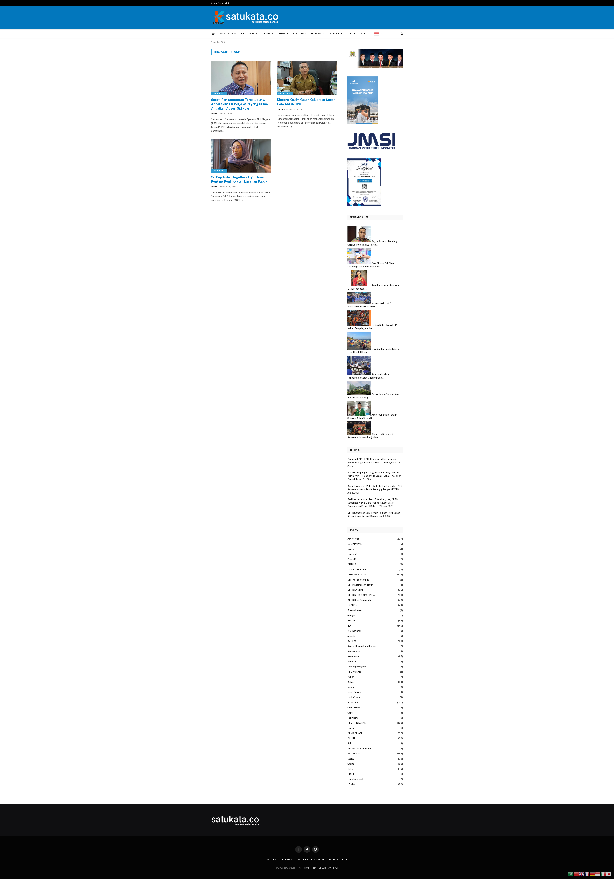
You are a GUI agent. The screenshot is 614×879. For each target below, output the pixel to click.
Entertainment (250, 33)
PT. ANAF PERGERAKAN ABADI (323, 868)
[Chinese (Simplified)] (576, 874)
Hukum (283, 33)
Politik (352, 33)
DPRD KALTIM (355, 590)
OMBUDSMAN (354, 707)
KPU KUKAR (354, 672)
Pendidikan (336, 33)
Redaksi (272, 860)
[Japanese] (609, 874)
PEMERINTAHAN (356, 723)
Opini (350, 712)
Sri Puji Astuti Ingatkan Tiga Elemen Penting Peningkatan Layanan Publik (239, 179)
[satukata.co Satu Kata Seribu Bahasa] (244, 18)
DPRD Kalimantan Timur (360, 585)
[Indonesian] (378, 34)
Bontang (352, 554)
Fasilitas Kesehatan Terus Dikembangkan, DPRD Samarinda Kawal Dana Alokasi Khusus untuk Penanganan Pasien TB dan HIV (372, 502)
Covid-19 (351, 559)
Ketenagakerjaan (356, 666)
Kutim (350, 682)
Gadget (351, 615)
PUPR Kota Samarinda (359, 748)
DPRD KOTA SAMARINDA (361, 595)
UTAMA (351, 784)
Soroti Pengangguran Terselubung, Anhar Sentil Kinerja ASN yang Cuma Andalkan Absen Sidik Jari (239, 104)
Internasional (354, 631)
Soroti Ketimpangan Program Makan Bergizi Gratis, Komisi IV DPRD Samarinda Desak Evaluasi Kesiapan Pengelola (374, 476)
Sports (365, 33)
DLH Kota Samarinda (358, 579)
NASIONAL (353, 702)
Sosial (350, 758)
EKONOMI (352, 605)
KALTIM (351, 641)
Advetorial (226, 33)
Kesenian (352, 661)
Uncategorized (355, 779)
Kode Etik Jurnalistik (310, 860)
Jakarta (351, 636)
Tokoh (350, 769)
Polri (349, 743)
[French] (587, 874)
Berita (350, 549)
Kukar (350, 677)
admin (214, 113)
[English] (581, 874)
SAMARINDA (354, 753)
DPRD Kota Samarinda (359, 600)
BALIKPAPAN (354, 544)
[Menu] (213, 33)
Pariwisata (317, 33)
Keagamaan (353, 651)
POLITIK (351, 738)
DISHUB (351, 564)
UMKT (350, 774)
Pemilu (350, 728)
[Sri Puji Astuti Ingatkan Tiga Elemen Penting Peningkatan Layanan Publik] (241, 156)
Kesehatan (299, 33)
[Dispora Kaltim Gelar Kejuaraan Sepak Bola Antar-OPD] (307, 78)
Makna (350, 687)
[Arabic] (571, 874)
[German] (592, 874)
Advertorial (219, 93)
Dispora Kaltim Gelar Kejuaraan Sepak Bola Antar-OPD (306, 102)
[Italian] (603, 874)
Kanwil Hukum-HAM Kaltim (361, 646)
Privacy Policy (337, 860)
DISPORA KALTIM (356, 574)
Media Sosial (353, 697)
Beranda (215, 42)
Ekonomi (269, 33)
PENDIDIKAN (354, 733)
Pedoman (286, 860)
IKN (349, 625)
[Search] (401, 33)
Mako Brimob (354, 692)
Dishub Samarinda (356, 569)
